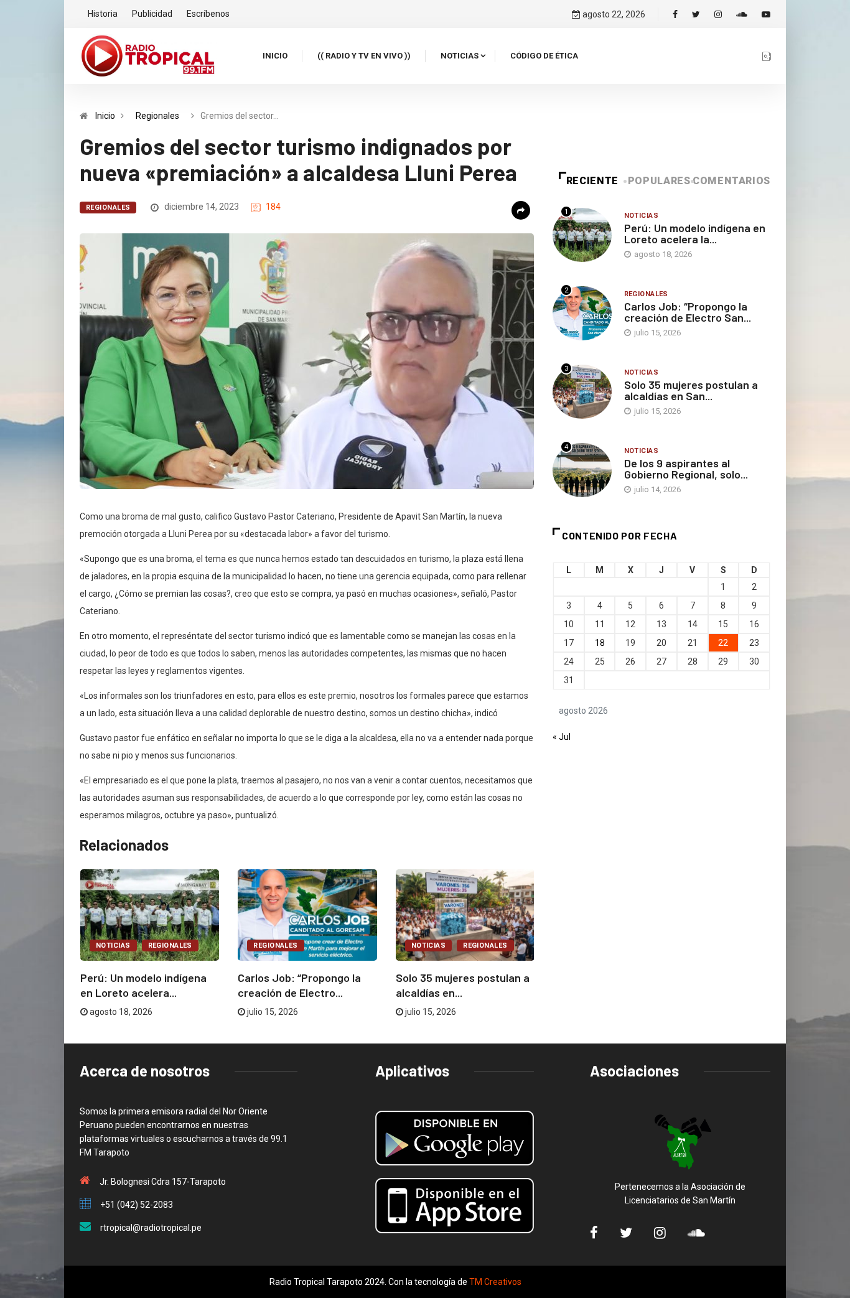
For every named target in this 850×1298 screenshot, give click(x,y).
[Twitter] (696, 14)
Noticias (460, 55)
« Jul (562, 737)
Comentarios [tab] (731, 181)
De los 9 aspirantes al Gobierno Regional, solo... (686, 468)
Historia (103, 14)
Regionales (157, 116)
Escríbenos (208, 14)
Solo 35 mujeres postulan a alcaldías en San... (691, 390)
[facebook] (675, 14)
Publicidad (152, 14)
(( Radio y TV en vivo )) (364, 55)
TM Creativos (495, 1282)
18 (600, 643)
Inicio (275, 55)
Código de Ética (544, 55)
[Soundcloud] (741, 14)
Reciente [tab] (592, 181)
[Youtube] (766, 14)
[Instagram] (718, 14)
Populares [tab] (659, 181)
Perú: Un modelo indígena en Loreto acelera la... (694, 233)
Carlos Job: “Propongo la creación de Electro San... (687, 311)
